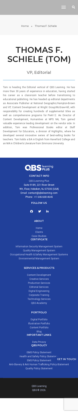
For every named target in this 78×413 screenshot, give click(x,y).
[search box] (73, 7)
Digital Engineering (39, 291)
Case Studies (39, 236)
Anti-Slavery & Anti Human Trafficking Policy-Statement (39, 364)
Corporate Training (39, 295)
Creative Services (39, 279)
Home (39, 228)
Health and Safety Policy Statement (39, 356)
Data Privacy (39, 342)
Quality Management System (39, 250)
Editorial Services (39, 287)
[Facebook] (31, 211)
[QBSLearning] (29, 7)
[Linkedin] (47, 211)
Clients (39, 232)
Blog (39, 331)
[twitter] (39, 211)
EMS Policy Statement (39, 360)
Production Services (39, 283)
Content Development (39, 275)
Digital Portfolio (39, 319)
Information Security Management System (39, 246)
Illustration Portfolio (39, 323)
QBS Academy (39, 303)
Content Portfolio (39, 327)
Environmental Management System (39, 258)
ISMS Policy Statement (39, 352)
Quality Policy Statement (39, 368)
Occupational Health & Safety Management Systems (39, 254)
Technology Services (39, 299)
